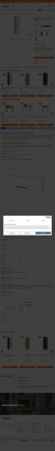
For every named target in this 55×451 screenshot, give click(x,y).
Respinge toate (12, 233)
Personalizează (27, 233)
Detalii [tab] (27, 220)
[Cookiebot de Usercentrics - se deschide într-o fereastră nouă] (46, 217)
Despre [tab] (43, 220)
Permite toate (43, 233)
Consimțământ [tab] (11, 220)
